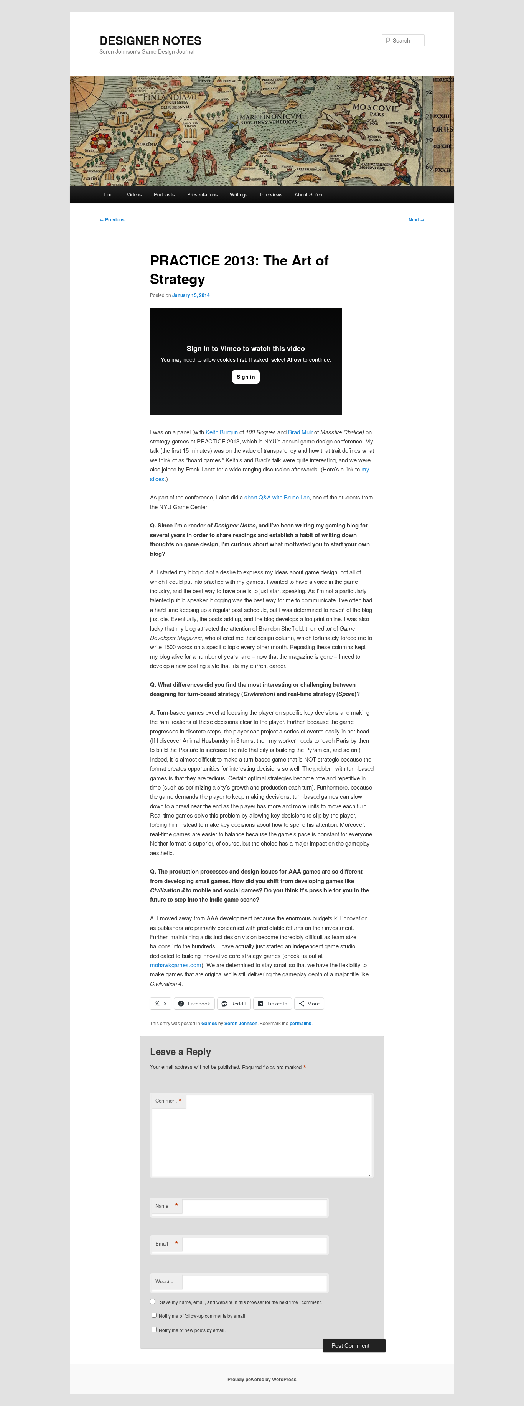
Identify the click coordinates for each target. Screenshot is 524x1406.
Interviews (271, 194)
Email (166, 1244)
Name (166, 1206)
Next (417, 219)
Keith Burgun (222, 432)
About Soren (308, 194)
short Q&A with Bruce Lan (277, 497)
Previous (112, 219)
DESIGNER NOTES (150, 40)
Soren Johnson (240, 1023)
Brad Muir (300, 432)
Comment (168, 1100)
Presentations (202, 194)
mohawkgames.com (175, 965)
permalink (300, 1023)
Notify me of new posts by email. (192, 1330)
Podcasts (164, 194)
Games (209, 1023)
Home (107, 194)
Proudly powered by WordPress (262, 1379)
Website (164, 1281)
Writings (239, 194)
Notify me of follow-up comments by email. (202, 1315)
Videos (134, 194)
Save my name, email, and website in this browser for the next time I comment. (241, 1302)
